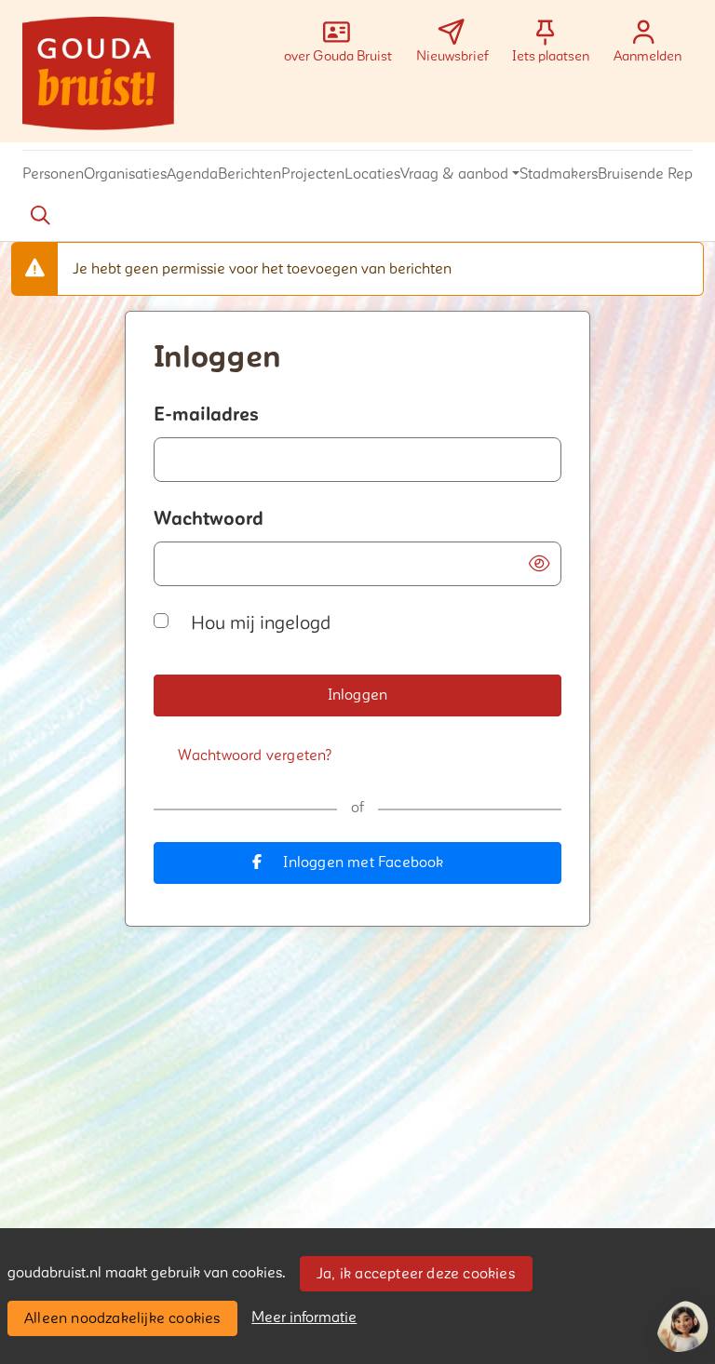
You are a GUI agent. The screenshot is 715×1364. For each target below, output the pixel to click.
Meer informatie (304, 1317)
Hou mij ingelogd (261, 623)
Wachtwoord (208, 519)
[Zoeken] (40, 216)
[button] (53, 174)
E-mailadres (206, 415)
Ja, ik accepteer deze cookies (416, 1273)
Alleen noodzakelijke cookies (122, 1318)
